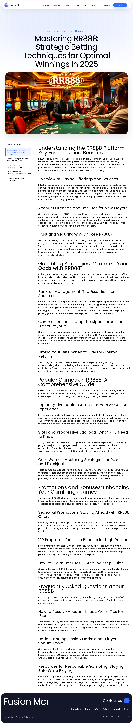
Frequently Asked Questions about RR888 (17, 179)
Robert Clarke (82, 31)
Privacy (113, 717)
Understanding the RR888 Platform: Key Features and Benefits (16, 152)
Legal (127, 717)
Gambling (51, 31)
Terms (120, 717)
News (87, 709)
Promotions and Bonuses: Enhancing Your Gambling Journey (19, 173)
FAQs (96, 709)
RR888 (102, 167)
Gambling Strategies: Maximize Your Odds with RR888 (17, 160)
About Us (105, 717)
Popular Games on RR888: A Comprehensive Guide (16, 166)
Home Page (76, 709)
